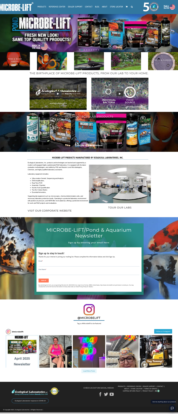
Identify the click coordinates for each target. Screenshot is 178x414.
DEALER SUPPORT (149, 386)
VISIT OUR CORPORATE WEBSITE (50, 210)
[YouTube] (112, 394)
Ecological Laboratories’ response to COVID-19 (30, 401)
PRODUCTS (121, 386)
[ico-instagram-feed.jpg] (89, 304)
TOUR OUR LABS (120, 207)
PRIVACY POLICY (147, 391)
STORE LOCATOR (136, 389)
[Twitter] (106, 394)
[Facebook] (100, 394)
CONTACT (160, 386)
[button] (22, 351)
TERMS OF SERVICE (150, 389)
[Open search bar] (132, 7)
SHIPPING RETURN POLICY (132, 391)
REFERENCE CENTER (134, 386)
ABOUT (126, 389)
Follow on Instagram (163, 331)
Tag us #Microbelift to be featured (89, 323)
